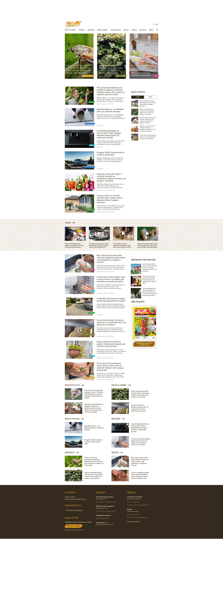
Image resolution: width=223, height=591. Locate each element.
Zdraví (126, 30)
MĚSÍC (150, 97)
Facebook (71, 510)
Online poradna (88, 76)
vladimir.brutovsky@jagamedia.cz (138, 517)
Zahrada (91, 30)
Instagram (79, 510)
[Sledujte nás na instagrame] (156, 24)
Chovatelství (116, 30)
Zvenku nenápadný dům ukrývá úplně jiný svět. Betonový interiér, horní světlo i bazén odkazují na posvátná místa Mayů (150, 292)
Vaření (134, 30)
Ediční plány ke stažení (133, 521)
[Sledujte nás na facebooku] (154, 24)
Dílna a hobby (102, 30)
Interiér (82, 30)
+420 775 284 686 (134, 502)
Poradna (142, 30)
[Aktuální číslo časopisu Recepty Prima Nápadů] (144, 340)
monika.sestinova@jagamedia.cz (107, 502)
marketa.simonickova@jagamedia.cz (139, 505)
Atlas (151, 30)
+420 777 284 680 (134, 514)
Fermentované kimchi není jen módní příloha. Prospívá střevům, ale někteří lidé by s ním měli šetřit (149, 280)
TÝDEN (138, 97)
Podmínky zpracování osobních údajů (75, 499)
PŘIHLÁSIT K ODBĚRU (73, 526)
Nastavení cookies (70, 497)
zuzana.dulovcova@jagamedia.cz (107, 511)
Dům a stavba (70, 30)
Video (68, 223)
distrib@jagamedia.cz (104, 518)
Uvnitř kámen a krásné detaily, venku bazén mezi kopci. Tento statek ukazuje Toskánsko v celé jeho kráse (150, 267)
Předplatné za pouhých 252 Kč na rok (144, 344)
